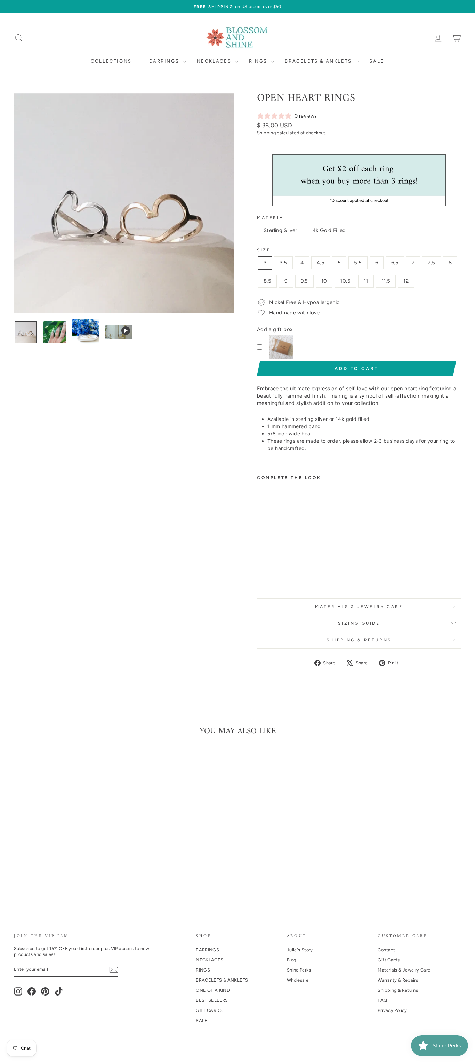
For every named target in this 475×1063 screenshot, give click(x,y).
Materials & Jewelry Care (404, 970)
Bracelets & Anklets (319, 61)
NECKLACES (209, 959)
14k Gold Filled (328, 230)
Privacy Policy (392, 1010)
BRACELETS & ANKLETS (222, 980)
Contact (386, 949)
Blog (291, 959)
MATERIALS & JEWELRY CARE (359, 606)
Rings (259, 61)
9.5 (304, 281)
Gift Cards (389, 959)
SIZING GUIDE (359, 623)
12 (406, 281)
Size (264, 250)
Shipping (266, 132)
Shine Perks (299, 970)
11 (366, 281)
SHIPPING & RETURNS (359, 640)
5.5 (358, 262)
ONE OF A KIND (213, 990)
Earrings (165, 61)
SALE (202, 1020)
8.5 (267, 281)
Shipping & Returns (398, 990)
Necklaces (215, 61)
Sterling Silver (280, 230)
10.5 (345, 281)
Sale (376, 61)
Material (272, 217)
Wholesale (297, 980)
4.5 (320, 262)
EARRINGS (207, 949)
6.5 (394, 262)
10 (324, 281)
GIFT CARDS (209, 1010)
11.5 (386, 281)
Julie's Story (300, 949)
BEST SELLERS (212, 1000)
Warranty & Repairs (398, 980)
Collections (112, 61)
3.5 (283, 262)
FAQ (382, 1000)
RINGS (203, 970)
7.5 (431, 262)
